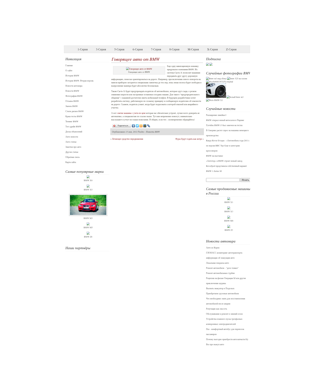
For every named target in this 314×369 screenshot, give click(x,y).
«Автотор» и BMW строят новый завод (224, 160)
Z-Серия (231, 49)
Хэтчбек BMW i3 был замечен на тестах (224, 125)
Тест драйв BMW (73, 126)
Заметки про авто (73, 146)
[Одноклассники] (141, 125)
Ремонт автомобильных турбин (220, 273)
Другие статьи (71, 151)
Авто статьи (70, 141)
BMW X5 (88, 189)
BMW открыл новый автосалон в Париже (225, 120)
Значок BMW (71, 106)
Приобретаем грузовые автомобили (222, 293)
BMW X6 (88, 180)
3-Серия (101, 49)
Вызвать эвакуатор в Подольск (220, 288)
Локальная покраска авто (217, 262)
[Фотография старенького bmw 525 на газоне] (237, 78)
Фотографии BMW (74, 95)
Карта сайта (70, 162)
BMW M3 (88, 218)
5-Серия (119, 49)
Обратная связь (72, 156)
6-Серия (138, 49)
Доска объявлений (73, 131)
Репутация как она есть (216, 308)
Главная (69, 65)
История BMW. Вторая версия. (79, 80)
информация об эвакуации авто (220, 257)
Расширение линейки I (216, 114)
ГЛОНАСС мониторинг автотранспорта (224, 252)
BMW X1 (228, 202)
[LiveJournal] (149, 125)
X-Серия (212, 49)
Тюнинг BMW (71, 121)
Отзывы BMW (72, 100)
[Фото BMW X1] (214, 100)
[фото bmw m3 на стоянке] (216, 78)
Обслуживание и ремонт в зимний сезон (224, 313)
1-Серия (83, 49)
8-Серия (174, 49)
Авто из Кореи (212, 247)
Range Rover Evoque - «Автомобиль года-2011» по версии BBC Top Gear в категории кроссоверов (227, 145)
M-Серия (193, 49)
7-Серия (156, 49)
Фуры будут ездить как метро (188, 138)
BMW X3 (228, 211)
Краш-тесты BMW (73, 116)
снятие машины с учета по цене (131, 112)
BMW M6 (228, 220)
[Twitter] (137, 125)
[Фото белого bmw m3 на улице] (235, 96)
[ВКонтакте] (133, 125)
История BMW (72, 75)
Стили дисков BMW (74, 111)
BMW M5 (88, 227)
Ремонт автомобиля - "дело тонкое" (222, 267)
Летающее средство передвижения (127, 138)
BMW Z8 (88, 236)
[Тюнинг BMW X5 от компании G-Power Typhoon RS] (216, 96)
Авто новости (71, 136)
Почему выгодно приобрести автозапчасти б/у (227, 339)
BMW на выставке (214, 155)
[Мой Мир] (145, 125)
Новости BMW (72, 90)
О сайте (68, 70)
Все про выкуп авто (215, 344)
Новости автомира (73, 85)
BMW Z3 (229, 229)
